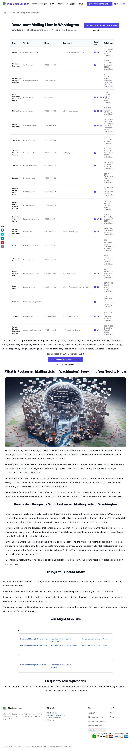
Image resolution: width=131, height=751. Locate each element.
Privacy (112, 713)
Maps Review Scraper (39, 4)
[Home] (5, 13)
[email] (2, 246)
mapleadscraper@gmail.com (55, 715)
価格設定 (60, 4)
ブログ (52, 4)
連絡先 (80, 4)
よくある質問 (71, 4)
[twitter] (2, 234)
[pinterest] (2, 242)
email (123, 686)
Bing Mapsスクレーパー (96, 717)
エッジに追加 (121, 4)
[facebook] (2, 230)
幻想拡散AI (91, 713)
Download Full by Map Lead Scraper (103, 25)
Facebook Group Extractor (97, 721)
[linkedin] (2, 238)
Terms (112, 717)
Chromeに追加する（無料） (100, 4)
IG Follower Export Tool (96, 725)
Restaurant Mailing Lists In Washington (25, 13)
